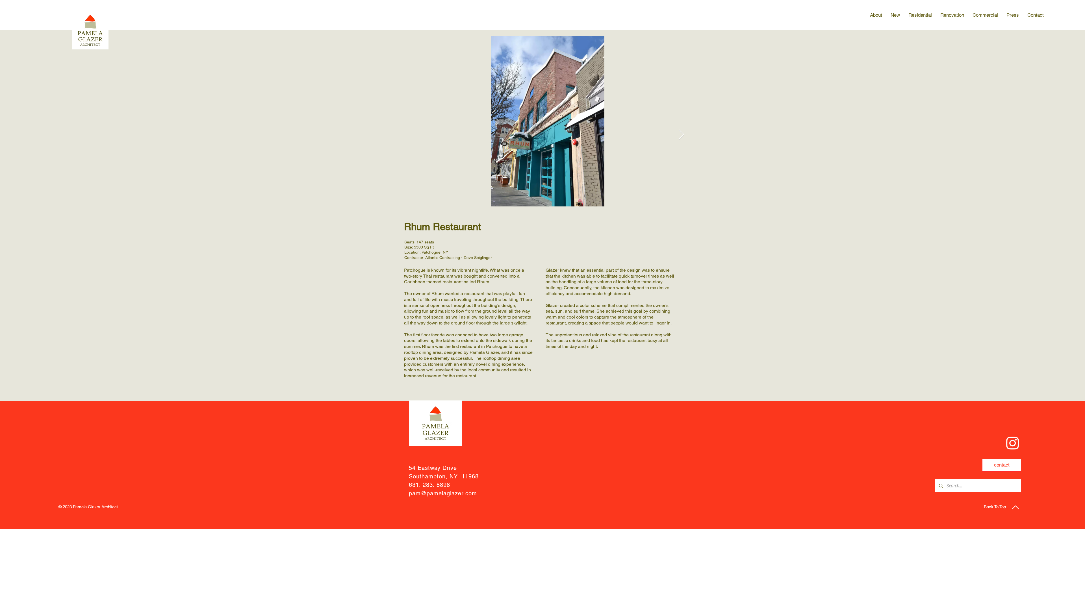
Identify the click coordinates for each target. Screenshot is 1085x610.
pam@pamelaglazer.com (443, 493)
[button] (876, 15)
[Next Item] (681, 134)
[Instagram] (1012, 442)
